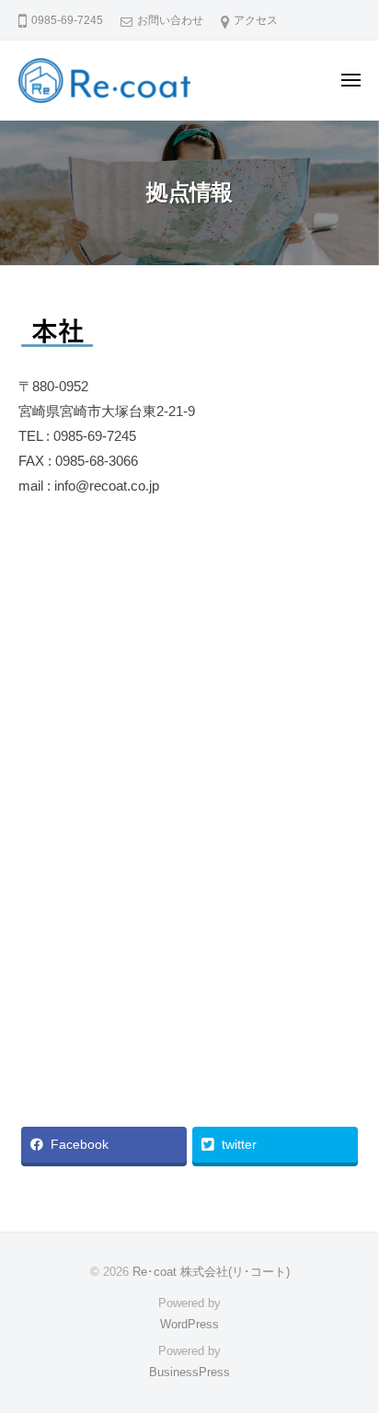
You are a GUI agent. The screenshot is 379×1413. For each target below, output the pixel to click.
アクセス (256, 20)
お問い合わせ (170, 20)
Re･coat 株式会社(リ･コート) (211, 1272)
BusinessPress (189, 1372)
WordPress (189, 1324)
